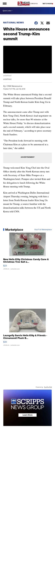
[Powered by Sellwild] (48, 387)
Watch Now (47, 3)
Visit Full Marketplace (43, 230)
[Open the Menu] (4, 3)
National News (13, 22)
